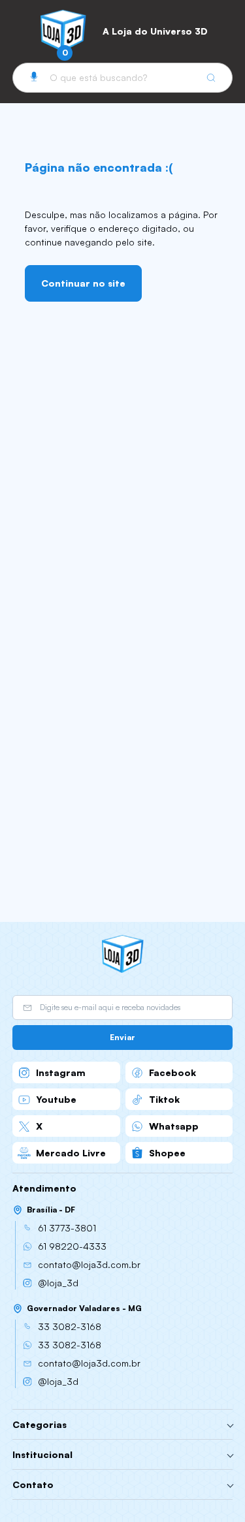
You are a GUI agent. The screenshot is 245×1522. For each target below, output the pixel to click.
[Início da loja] (63, 31)
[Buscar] (211, 77)
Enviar (122, 1037)
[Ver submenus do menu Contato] (230, 1485)
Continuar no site (83, 283)
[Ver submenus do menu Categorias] (230, 1424)
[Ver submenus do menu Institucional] (230, 1455)
